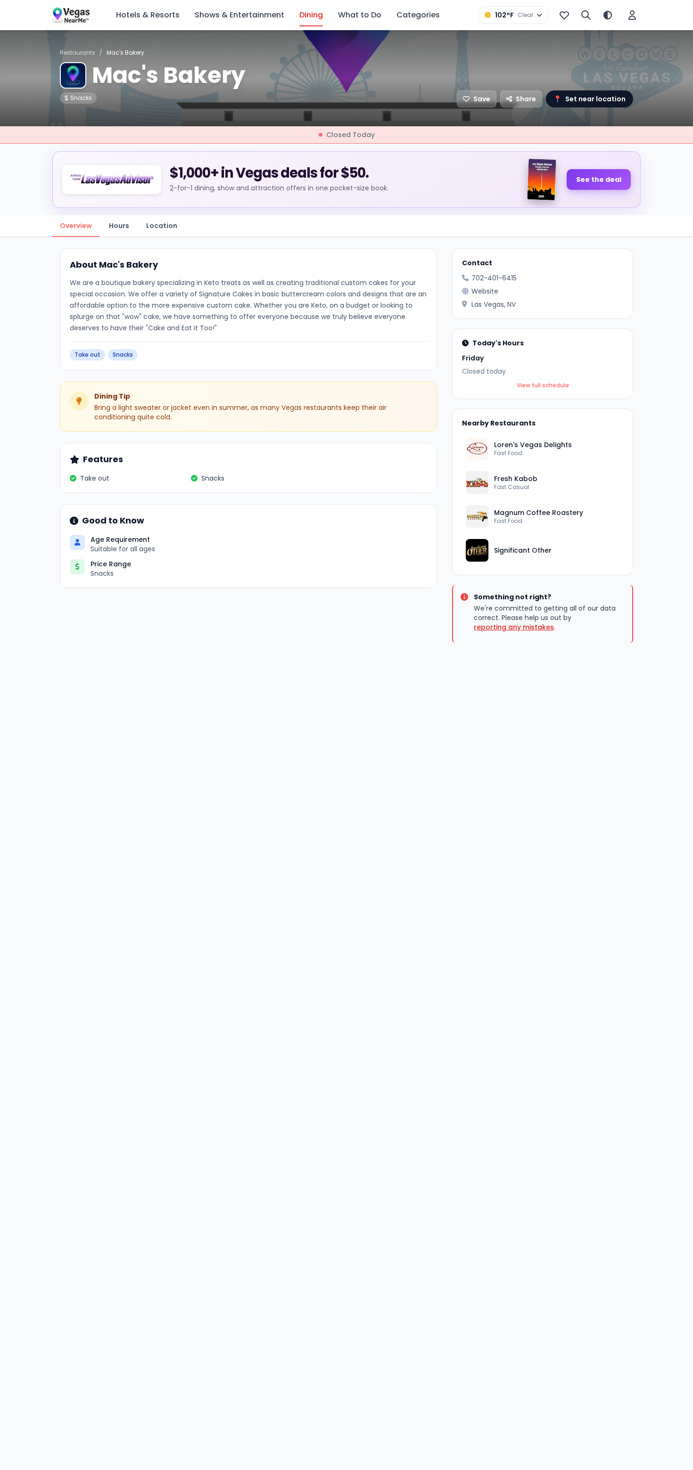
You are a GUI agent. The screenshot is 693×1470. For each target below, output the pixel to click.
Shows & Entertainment (239, 14)
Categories (418, 14)
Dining (311, 14)
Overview (76, 225)
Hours (119, 225)
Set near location (589, 99)
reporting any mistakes (514, 627)
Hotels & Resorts (148, 14)
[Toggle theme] (607, 15)
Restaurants (77, 53)
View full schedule (543, 385)
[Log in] (632, 15)
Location (161, 225)
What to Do (359, 14)
